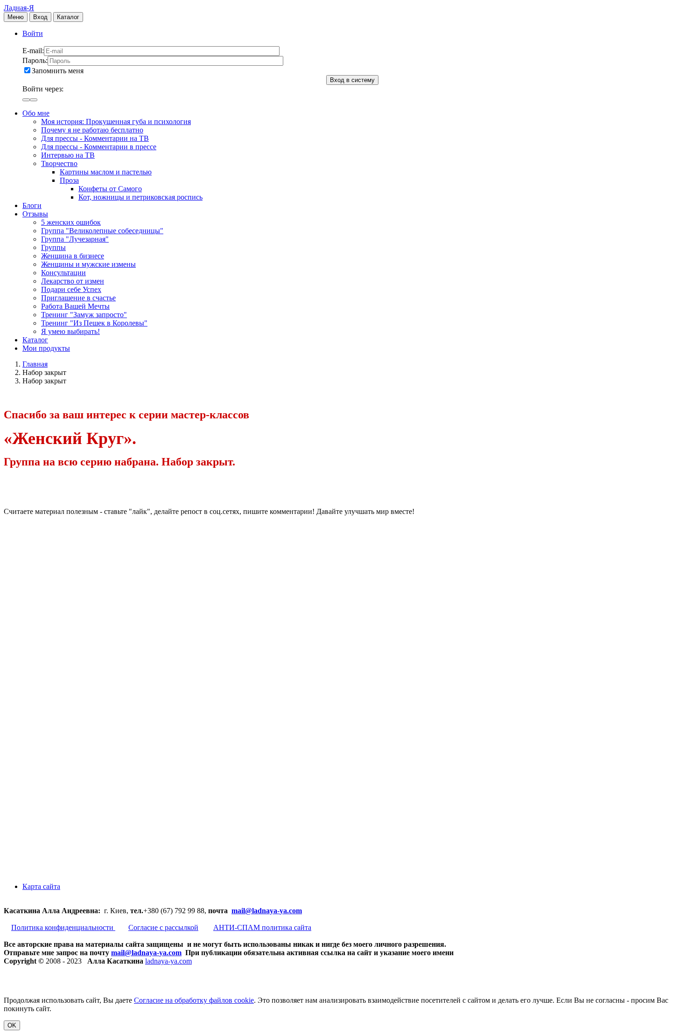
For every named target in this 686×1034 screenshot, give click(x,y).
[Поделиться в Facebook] (74, 655)
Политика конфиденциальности (63, 927)
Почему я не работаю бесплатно (92, 130)
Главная (35, 364)
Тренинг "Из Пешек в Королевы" (94, 323)
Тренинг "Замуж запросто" (84, 315)
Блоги (32, 205)
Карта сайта (41, 886)
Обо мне (35, 113)
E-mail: (33, 51)
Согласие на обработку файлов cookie (194, 1000)
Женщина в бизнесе (72, 256)
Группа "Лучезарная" (75, 239)
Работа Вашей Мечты (75, 306)
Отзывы (35, 214)
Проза (69, 180)
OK (11, 1025)
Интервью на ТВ (68, 155)
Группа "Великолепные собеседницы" (102, 231)
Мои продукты (46, 348)
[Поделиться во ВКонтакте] (74, 583)
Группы (53, 247)
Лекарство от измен (72, 281)
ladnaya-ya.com (168, 961)
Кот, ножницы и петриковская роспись (140, 197)
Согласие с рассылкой (163, 927)
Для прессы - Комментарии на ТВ (95, 138)
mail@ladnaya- (255, 911)
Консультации (63, 273)
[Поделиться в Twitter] (74, 870)
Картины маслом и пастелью (106, 172)
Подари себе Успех (71, 289)
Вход (40, 17)
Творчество (59, 163)
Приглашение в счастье (78, 298)
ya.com (291, 911)
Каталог (68, 17)
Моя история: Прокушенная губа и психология (116, 121)
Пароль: (35, 60)
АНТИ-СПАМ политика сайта (262, 927)
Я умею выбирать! (70, 331)
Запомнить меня (58, 71)
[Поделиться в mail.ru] (74, 727)
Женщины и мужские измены (88, 264)
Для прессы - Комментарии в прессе (98, 147)
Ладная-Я (19, 8)
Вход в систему (352, 79)
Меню (15, 17)
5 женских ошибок (71, 222)
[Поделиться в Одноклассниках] (74, 799)
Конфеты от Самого (110, 189)
